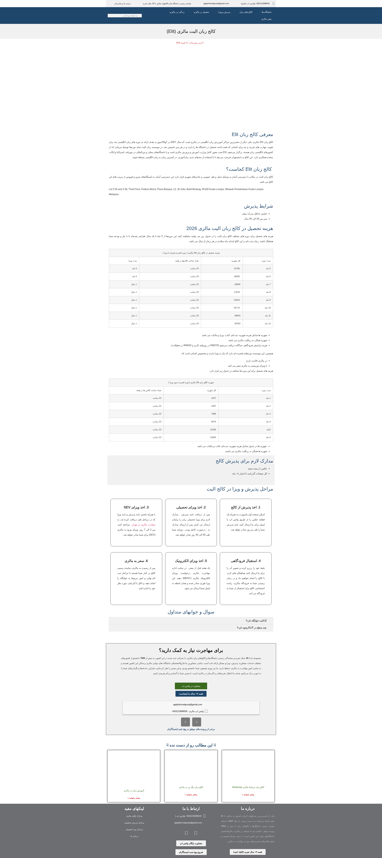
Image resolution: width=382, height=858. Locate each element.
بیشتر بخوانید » (248, 794)
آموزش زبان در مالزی (134, 790)
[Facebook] (185, 722)
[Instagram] (196, 722)
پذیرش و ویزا (224, 12)
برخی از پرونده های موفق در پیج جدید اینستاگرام (191, 729)
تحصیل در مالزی (201, 12)
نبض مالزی (266, 19)
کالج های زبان (245, 12)
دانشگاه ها (267, 12)
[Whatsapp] (186, 832)
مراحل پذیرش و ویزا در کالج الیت (240, 488)
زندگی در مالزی (177, 12)
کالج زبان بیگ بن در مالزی (191, 787)
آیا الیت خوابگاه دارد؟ (256, 620)
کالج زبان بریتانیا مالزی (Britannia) (248, 787)
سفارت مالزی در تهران (143, 524)
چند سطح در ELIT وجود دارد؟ (251, 627)
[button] (191, 620)
